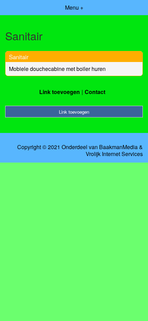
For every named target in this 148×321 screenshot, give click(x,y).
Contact (95, 92)
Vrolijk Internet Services (114, 154)
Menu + (74, 7)
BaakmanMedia (118, 147)
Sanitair (19, 56)
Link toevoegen (59, 92)
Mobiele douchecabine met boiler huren (57, 69)
